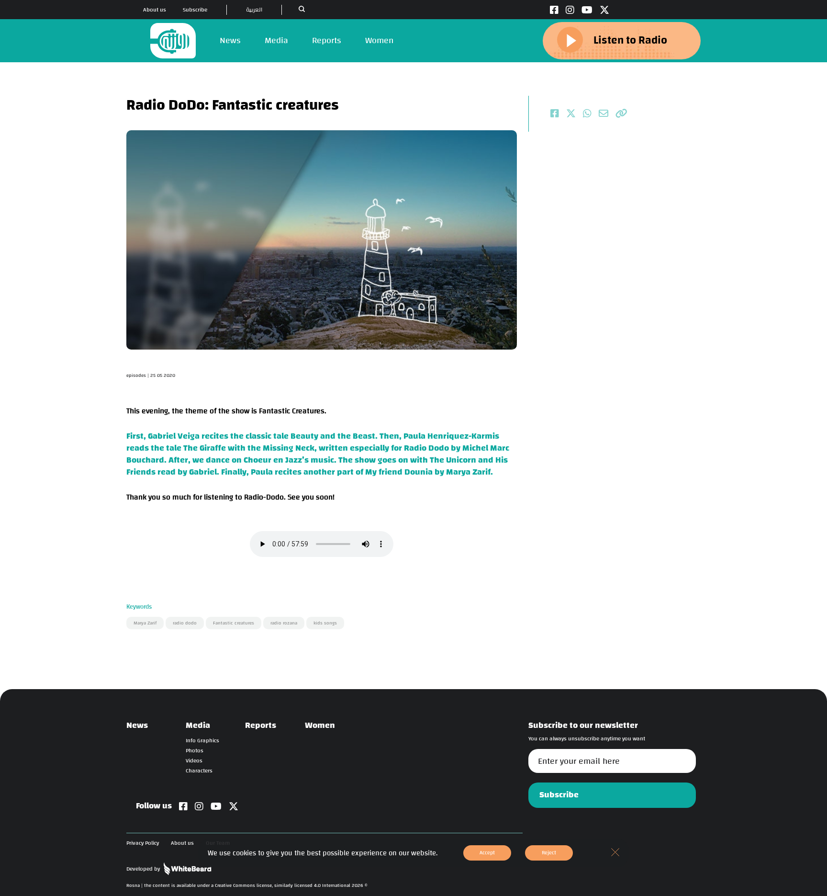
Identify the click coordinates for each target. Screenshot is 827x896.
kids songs (325, 623)
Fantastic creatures (233, 623)
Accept (487, 852)
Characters (199, 771)
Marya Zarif (145, 623)
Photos (194, 751)
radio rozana (283, 623)
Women (379, 40)
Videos (194, 761)
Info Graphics (202, 741)
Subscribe (195, 10)
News (230, 40)
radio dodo (185, 623)
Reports (326, 40)
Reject (549, 852)
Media (276, 40)
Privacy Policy (142, 843)
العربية (254, 10)
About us (154, 10)
